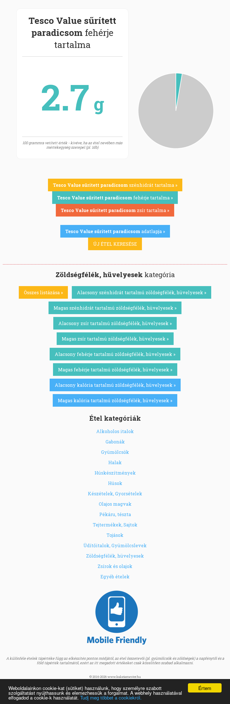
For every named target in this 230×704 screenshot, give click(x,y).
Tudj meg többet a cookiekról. (111, 697)
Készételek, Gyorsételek (115, 493)
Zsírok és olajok (115, 566)
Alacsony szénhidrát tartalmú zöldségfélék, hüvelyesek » (141, 292)
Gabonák (115, 442)
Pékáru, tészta (115, 514)
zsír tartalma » (115, 210)
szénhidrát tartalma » (115, 185)
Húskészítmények (115, 473)
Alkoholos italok (115, 431)
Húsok (115, 483)
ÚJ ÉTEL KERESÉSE (115, 244)
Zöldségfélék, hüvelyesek (115, 556)
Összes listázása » (43, 292)
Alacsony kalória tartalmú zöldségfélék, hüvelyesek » (115, 385)
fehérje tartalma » (115, 198)
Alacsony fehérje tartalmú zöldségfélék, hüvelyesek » (115, 354)
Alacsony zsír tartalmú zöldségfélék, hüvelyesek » (115, 323)
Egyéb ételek (115, 576)
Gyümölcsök (115, 452)
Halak (115, 462)
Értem (204, 687)
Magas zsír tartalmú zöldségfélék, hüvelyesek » (115, 339)
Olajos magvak (115, 504)
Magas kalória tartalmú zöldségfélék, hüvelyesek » (115, 400)
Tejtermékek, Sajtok (115, 525)
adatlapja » (115, 231)
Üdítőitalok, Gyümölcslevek (115, 545)
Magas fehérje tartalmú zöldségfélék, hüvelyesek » (115, 369)
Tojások (115, 535)
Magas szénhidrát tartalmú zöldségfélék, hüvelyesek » (115, 308)
